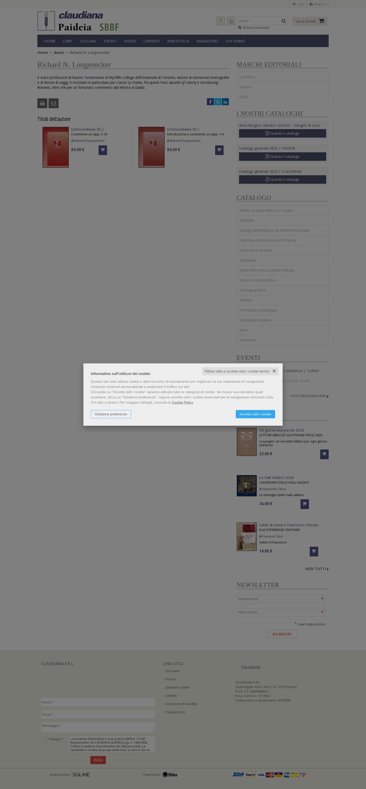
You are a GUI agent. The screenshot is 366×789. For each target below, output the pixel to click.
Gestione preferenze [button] (111, 414)
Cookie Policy (182, 402)
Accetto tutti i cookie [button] (255, 414)
